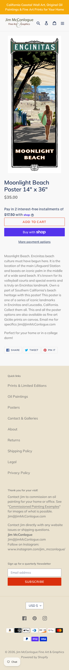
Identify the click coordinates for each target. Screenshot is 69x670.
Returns (14, 440)
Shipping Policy (20, 451)
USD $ (33, 605)
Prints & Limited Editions (27, 385)
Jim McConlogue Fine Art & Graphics (40, 652)
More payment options (34, 242)
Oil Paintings (18, 396)
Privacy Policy (19, 473)
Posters (14, 407)
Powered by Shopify (34, 657)
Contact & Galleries (23, 418)
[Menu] (62, 22)
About (12, 429)
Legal (12, 462)
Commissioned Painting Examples (34, 506)
